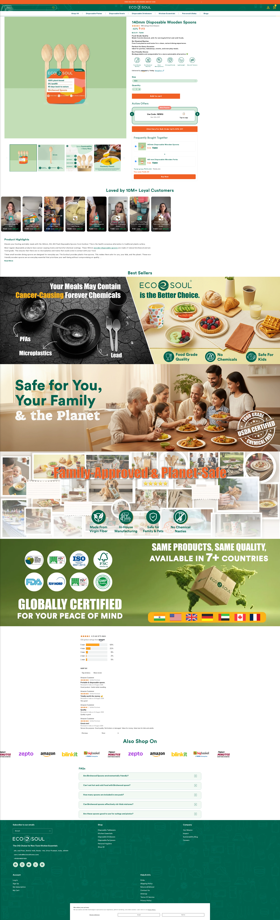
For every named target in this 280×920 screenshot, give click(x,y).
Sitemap (143, 894)
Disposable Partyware (106, 840)
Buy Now (164, 177)
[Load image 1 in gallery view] (23, 157)
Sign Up (16, 884)
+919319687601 (20, 858)
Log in (15, 880)
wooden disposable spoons (106, 248)
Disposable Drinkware (142, 13)
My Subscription (19, 887)
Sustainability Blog (190, 837)
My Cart (16, 890)
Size (134, 77)
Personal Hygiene (105, 844)
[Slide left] (6, 158)
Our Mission (187, 830)
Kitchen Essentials (167, 13)
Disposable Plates (94, 13)
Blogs (206, 13)
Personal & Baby (189, 13)
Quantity (136, 85)
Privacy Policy (145, 900)
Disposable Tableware (107, 830)
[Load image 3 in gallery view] (79, 157)
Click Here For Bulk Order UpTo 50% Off (164, 129)
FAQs (142, 880)
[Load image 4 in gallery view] (107, 157)
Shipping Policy (146, 884)
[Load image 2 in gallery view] (51, 157)
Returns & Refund (147, 887)
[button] (274, 7)
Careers (186, 840)
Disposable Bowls (117, 13)
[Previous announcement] (78, 2)
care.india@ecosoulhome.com (26, 854)
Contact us (145, 890)
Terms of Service (147, 897)
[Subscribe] (49, 831)
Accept (139, 914)
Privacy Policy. (152, 909)
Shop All (75, 13)
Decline (183, 914)
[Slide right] (124, 158)
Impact (186, 833)
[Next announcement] (201, 2)
